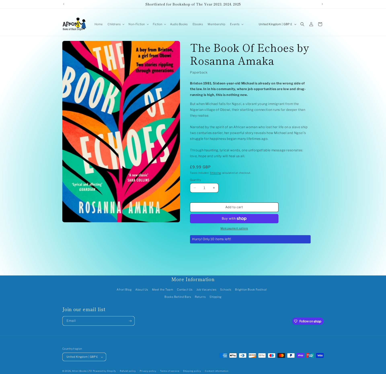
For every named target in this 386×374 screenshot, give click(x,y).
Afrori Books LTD (82, 371)
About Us (141, 289)
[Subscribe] (130, 321)
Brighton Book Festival (251, 289)
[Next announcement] (322, 4)
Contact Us (185, 289)
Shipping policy (192, 371)
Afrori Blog (124, 289)
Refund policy (128, 371)
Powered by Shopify (104, 371)
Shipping (215, 172)
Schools (225, 289)
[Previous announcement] (63, 4)
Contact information (216, 371)
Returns (200, 296)
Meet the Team (162, 289)
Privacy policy (148, 371)
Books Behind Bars (177, 296)
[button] (115, 24)
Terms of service (169, 371)
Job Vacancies (206, 289)
